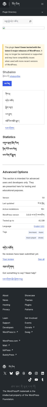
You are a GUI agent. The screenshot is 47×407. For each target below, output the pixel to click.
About (5, 295)
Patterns (29, 309)
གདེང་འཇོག (9, 100)
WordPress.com (11, 340)
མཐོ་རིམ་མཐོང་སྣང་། (12, 121)
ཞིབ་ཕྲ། (7, 93)
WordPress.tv (10, 332)
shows (40, 238)
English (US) (39, 226)
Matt (6, 345)
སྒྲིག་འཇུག (9, 107)
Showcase (30, 295)
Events (28, 322)
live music (33, 232)
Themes (29, 300)
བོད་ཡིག (12, 366)
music (41, 232)
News (5, 300)
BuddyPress (10, 354)
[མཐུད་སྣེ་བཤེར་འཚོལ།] (30, 21)
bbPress (8, 350)
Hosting (6, 304)
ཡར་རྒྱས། (8, 114)
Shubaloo (9, 72)
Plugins (28, 304)
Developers (8, 327)
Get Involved (31, 318)
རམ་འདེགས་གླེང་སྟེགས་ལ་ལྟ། (13, 279)
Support (6, 322)
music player (31, 238)
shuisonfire (15, 76)
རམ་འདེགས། (9, 128)
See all (41, 259)
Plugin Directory (9, 12)
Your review (8, 259)
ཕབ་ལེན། (7, 83)
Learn (5, 318)
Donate (30, 327)
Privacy (6, 309)
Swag (29, 332)
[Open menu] (43, 4)
